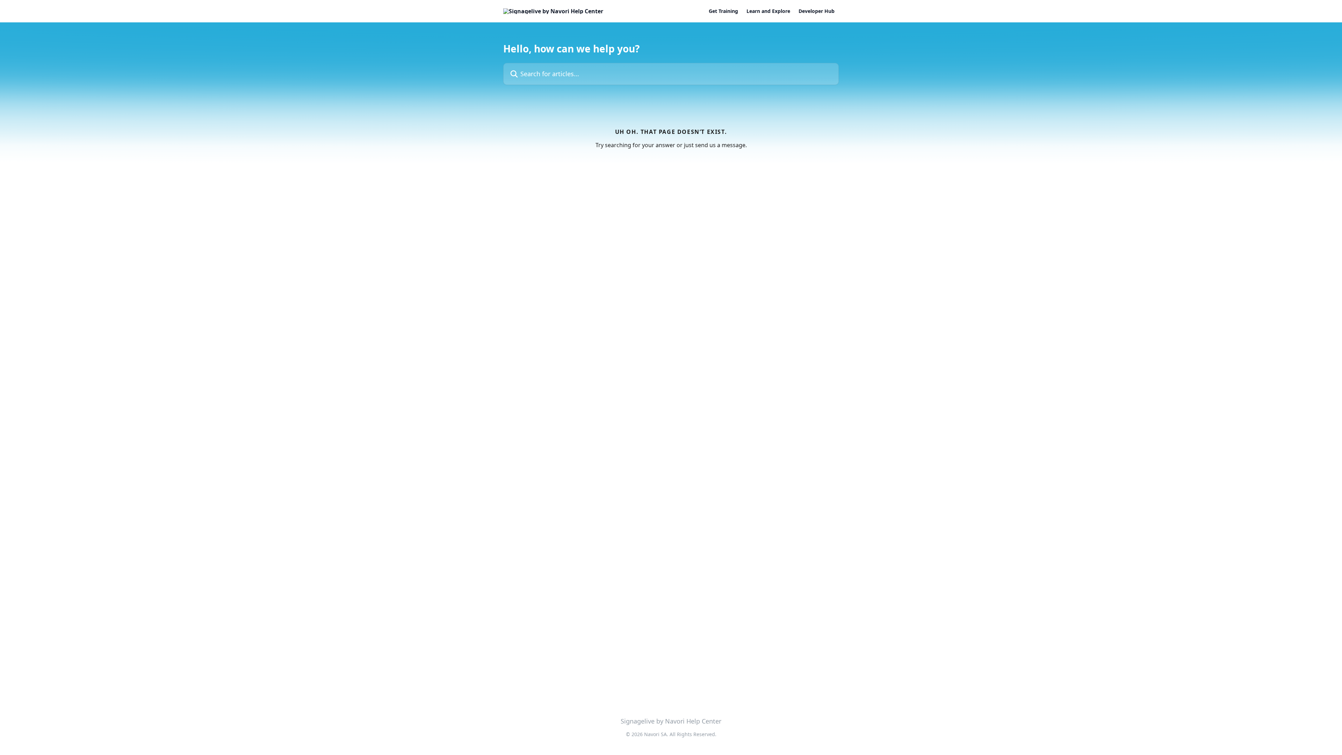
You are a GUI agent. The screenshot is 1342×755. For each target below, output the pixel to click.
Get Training (723, 11)
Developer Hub (817, 11)
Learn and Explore (768, 11)
